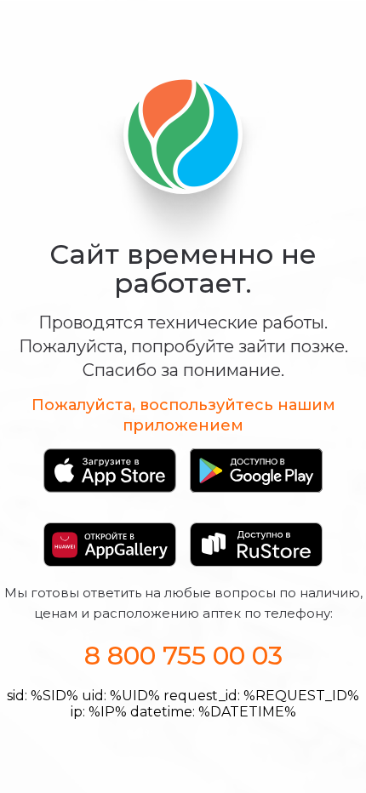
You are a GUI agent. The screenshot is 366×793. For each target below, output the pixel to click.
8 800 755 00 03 (183, 655)
